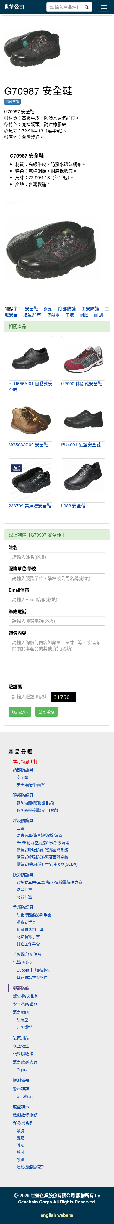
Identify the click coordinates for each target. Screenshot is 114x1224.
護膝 (20, 1145)
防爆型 (22, 1019)
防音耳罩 (24, 889)
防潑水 (53, 314)
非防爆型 (24, 1027)
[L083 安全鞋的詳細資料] (83, 476)
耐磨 (84, 314)
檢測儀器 (21, 1080)
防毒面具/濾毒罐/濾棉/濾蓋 (40, 835)
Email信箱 (19, 590)
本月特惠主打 (25, 761)
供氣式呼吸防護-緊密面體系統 (42, 857)
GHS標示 (25, 1096)
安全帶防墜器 (25, 1004)
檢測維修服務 (25, 1114)
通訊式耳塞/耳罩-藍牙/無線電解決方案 (49, 882)
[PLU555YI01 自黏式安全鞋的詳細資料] (30, 358)
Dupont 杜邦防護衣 (33, 970)
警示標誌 (21, 1088)
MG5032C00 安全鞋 (28, 444)
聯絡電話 (17, 611)
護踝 (20, 1159)
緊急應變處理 (25, 1062)
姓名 (13, 547)
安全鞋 (31, 308)
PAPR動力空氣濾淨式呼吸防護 (43, 842)
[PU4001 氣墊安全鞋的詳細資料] (83, 419)
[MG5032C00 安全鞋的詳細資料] (30, 419)
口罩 (20, 828)
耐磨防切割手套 (30, 929)
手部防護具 (23, 907)
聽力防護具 (23, 874)
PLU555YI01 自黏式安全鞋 (31, 386)
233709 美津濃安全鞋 (30, 505)
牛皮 (69, 314)
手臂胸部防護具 (27, 954)
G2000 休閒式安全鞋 (81, 383)
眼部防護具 (23, 795)
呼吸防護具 (23, 820)
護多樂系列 (23, 1123)
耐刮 (98, 314)
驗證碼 (15, 687)
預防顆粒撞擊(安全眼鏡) (37, 810)
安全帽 (22, 777)
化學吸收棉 (23, 1054)
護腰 (20, 1137)
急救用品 (21, 1037)
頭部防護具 (23, 769)
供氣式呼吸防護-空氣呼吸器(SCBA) (47, 864)
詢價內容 (17, 633)
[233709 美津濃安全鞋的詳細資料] (30, 480)
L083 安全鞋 (73, 505)
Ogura (22, 1069)
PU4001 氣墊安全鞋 (81, 444)
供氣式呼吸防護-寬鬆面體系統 (42, 849)
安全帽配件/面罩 (31, 784)
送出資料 (20, 712)
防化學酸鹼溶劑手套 (34, 915)
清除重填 (46, 712)
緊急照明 (21, 1012)
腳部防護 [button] (12, 101)
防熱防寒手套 (28, 936)
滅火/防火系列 (26, 996)
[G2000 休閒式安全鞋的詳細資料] (83, 358)
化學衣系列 (23, 962)
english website (57, 1215)
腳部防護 (67, 308)
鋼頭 (48, 308)
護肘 (20, 1152)
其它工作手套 (28, 943)
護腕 (20, 1130)
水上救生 (21, 1046)
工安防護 (90, 308)
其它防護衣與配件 (32, 977)
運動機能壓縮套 (30, 1166)
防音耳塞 (24, 896)
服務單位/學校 (22, 569)
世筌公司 (14, 7)
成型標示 (21, 1106)
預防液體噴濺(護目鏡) (35, 802)
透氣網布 (32, 314)
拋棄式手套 (26, 922)
